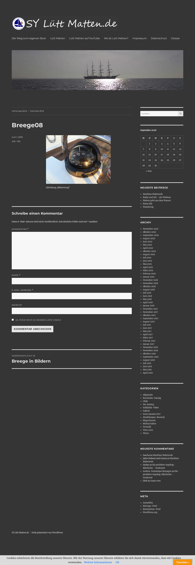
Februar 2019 (149, 273)
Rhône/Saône (149, 423)
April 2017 (148, 334)
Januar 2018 (148, 305)
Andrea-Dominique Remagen (157, 471)
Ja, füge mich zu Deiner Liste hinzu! (38, 320)
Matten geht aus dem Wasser (157, 200)
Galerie (146, 411)
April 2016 (148, 373)
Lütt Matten (57, 38)
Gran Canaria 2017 (152, 414)
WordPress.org (150, 512)
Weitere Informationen (98, 562)
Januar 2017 (148, 344)
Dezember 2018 (150, 280)
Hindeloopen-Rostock (154, 417)
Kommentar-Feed (151, 509)
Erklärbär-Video (151, 407)
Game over (155, 480)
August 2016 (149, 360)
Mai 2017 (147, 331)
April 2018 (148, 302)
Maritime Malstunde (153, 194)
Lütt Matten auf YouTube (84, 38)
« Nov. (149, 171)
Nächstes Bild (37, 111)
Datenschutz (159, 38)
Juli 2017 (147, 325)
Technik (147, 427)
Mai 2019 (147, 264)
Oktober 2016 (149, 353)
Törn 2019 (148, 430)
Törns (146, 433)
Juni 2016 (147, 366)
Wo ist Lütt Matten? (116, 38)
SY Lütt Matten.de (20, 532)
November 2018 (150, 283)
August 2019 (149, 254)
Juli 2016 (147, 363)
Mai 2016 (147, 369)
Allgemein (148, 395)
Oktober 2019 (149, 251)
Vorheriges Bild (19, 111)
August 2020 (149, 238)
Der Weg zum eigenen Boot (29, 38)
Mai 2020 (147, 245)
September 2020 (151, 235)
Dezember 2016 (150, 347)
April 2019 (148, 267)
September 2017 (150, 318)
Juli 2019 (147, 257)
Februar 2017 (149, 341)
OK (117, 562)
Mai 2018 (147, 299)
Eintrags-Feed (150, 506)
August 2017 (149, 321)
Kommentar (20, 229)
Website (17, 305)
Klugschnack (149, 420)
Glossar (175, 38)
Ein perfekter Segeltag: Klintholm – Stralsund (160, 474)
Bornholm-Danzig (152, 398)
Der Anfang (148, 404)
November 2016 (150, 350)
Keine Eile (147, 203)
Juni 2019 (147, 261)
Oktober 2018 (149, 286)
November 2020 (150, 229)
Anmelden (148, 502)
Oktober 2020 (149, 232)
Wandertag (148, 207)
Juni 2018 (147, 296)
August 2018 (149, 289)
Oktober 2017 (149, 315)
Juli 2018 (147, 293)
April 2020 (148, 248)
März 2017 (148, 337)
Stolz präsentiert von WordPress (47, 532)
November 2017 (150, 312)
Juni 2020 (147, 241)
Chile (145, 401)
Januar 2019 (148, 277)
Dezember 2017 (150, 309)
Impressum (140, 38)
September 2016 (151, 357)
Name (16, 275)
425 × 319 (16, 141)
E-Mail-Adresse (22, 290)
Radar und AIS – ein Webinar (157, 197)
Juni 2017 (147, 328)
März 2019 (148, 270)
